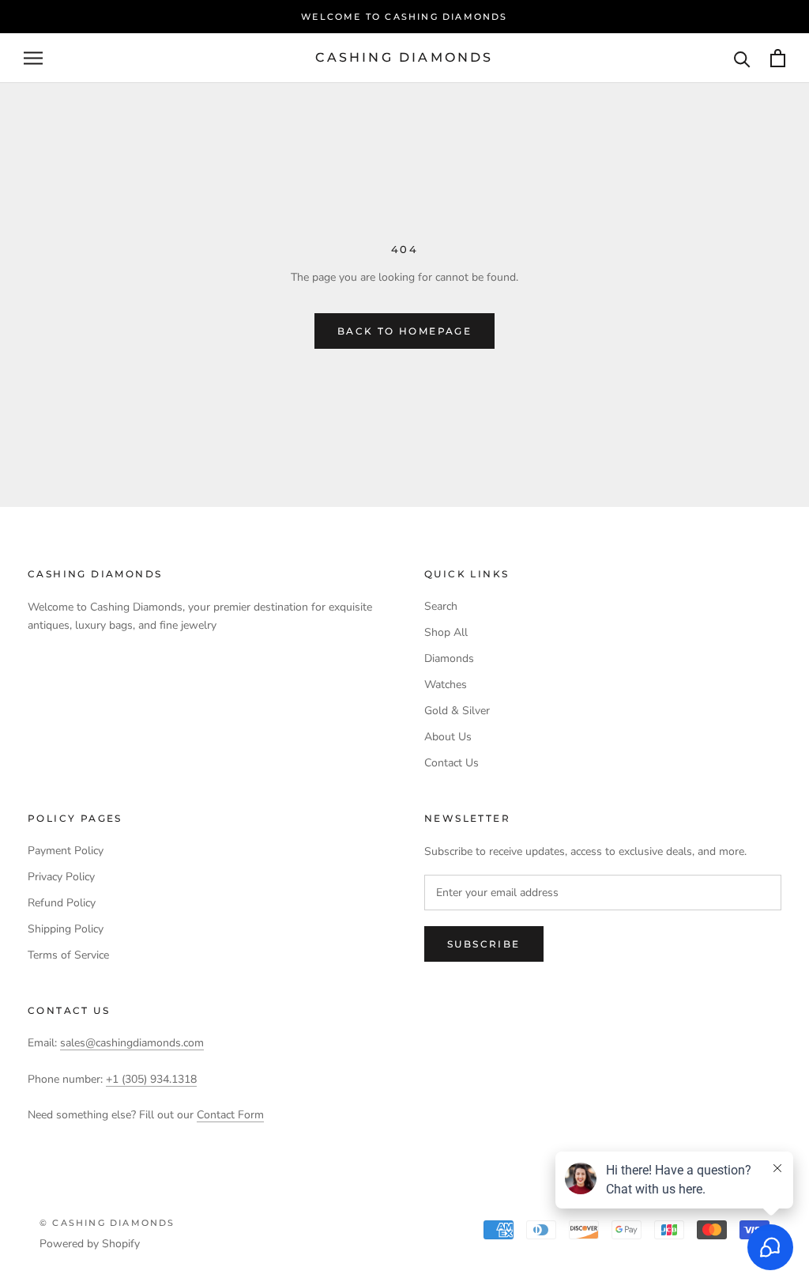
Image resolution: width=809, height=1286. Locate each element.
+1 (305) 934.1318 (151, 1079)
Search (440, 606)
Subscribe (484, 944)
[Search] (742, 58)
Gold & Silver (457, 710)
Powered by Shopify (90, 1243)
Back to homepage (404, 331)
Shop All (446, 632)
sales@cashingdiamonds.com (132, 1042)
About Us (448, 736)
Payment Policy (65, 850)
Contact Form (230, 1114)
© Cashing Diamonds (107, 1222)
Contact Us (451, 762)
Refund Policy (62, 902)
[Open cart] (777, 58)
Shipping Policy (65, 928)
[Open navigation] (33, 58)
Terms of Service (68, 955)
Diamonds (449, 658)
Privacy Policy (61, 876)
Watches (445, 684)
